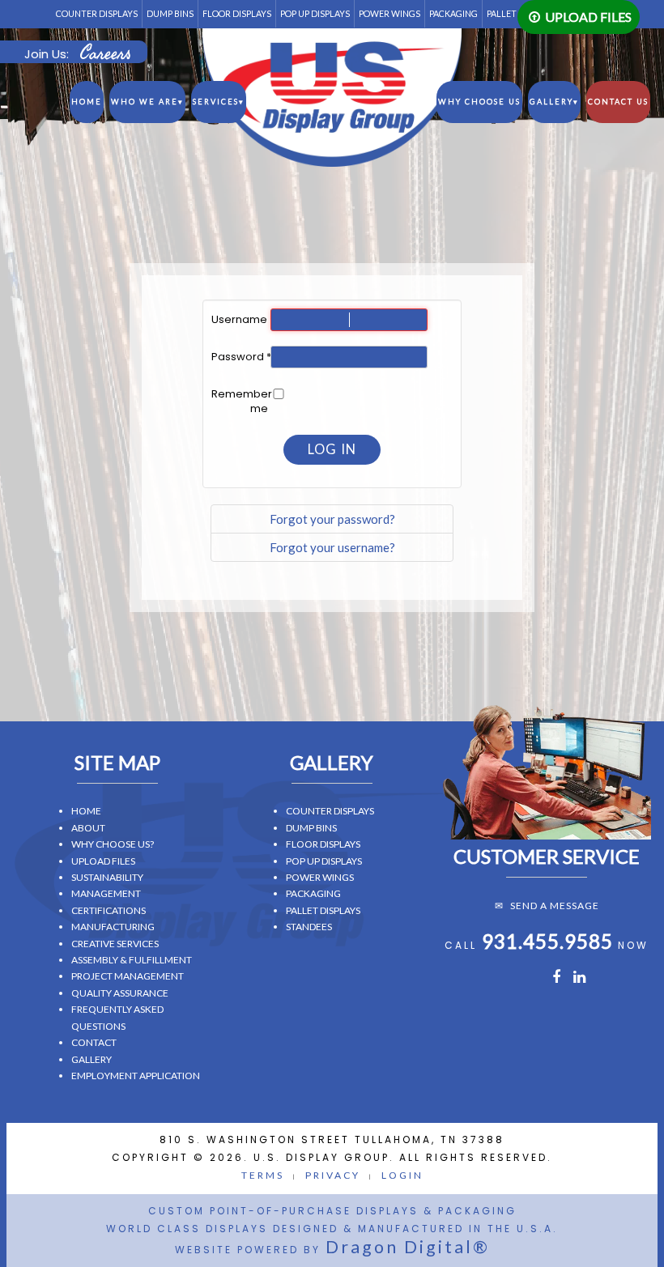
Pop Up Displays (315, 13)
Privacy (332, 1175)
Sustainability (107, 877)
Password (239, 357)
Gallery (554, 101)
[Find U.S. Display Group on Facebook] (556, 978)
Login (402, 1175)
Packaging (453, 13)
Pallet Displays (323, 910)
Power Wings (389, 13)
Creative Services (115, 943)
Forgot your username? (332, 547)
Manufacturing (113, 926)
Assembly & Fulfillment (131, 960)
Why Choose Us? (112, 844)
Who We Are (147, 101)
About (88, 828)
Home (86, 101)
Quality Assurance (119, 993)
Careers (105, 53)
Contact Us (618, 101)
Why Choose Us (479, 101)
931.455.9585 (547, 941)
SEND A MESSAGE (554, 905)
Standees (309, 926)
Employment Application (135, 1075)
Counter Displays (97, 13)
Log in (332, 449)
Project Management (127, 976)
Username (239, 319)
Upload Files (588, 16)
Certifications (108, 910)
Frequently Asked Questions (117, 1017)
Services (219, 101)
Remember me (239, 401)
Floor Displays (236, 13)
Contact (94, 1042)
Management (106, 893)
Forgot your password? (332, 519)
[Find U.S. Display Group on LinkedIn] (580, 978)
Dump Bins (170, 13)
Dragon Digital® (408, 1246)
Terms (262, 1175)
